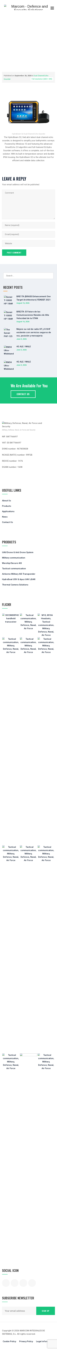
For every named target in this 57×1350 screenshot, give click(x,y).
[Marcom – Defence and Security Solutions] (28, 7)
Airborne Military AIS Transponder (18, 574)
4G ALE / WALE (23, 346)
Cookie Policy (9, 1341)
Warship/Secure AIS (12, 563)
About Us (6, 500)
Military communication (13, 558)
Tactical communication (14, 568)
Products (6, 506)
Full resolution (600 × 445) (42, 79)
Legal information (45, 1341)
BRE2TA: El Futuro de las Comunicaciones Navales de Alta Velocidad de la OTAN (32, 315)
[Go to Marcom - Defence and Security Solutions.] (3, 50)
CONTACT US (23, 394)
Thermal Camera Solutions (15, 584)
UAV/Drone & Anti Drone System (17, 552)
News (4, 517)
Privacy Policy (26, 1341)
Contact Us (7, 522)
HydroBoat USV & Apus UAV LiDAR (18, 579)
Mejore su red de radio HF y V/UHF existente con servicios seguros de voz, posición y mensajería (33, 332)
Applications (8, 511)
